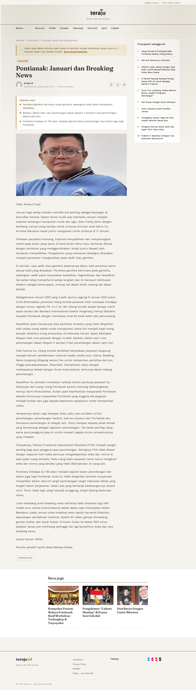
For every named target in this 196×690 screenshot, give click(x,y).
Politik (52, 28)
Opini (104, 28)
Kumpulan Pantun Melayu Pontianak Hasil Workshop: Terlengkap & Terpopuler (60, 616)
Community (32, 40)
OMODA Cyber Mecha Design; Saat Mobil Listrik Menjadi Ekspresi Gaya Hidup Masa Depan (158, 70)
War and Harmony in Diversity (155, 60)
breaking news (25, 558)
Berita (19, 28)
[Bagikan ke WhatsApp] (117, 84)
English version (151, 3)
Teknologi (78, 28)
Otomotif (92, 28)
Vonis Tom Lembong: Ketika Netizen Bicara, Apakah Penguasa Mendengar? (158, 93)
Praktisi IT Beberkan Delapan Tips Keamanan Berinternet (157, 137)
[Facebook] (149, 659)
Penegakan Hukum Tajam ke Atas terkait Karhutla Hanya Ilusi (157, 119)
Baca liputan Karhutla (75, 51)
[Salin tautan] (124, 84)
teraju (24, 659)
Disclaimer (78, 660)
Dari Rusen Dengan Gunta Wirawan (158, 102)
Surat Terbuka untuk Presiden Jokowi (155, 110)
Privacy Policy (79, 664)
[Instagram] (152, 659)
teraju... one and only (83, 673)
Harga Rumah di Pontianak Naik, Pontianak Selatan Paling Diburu (157, 52)
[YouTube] (156, 659)
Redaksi (76, 669)
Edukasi (64, 28)
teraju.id (28, 83)
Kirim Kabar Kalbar (171, 3)
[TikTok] (160, 659)
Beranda (20, 40)
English (115, 28)
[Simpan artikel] (111, 84)
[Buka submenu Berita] (23, 28)
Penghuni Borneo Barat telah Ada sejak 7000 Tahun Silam (157, 128)
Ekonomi (40, 28)
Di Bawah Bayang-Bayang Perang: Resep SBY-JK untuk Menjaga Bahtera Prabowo (157, 81)
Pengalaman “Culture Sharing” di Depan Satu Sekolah (97, 612)
